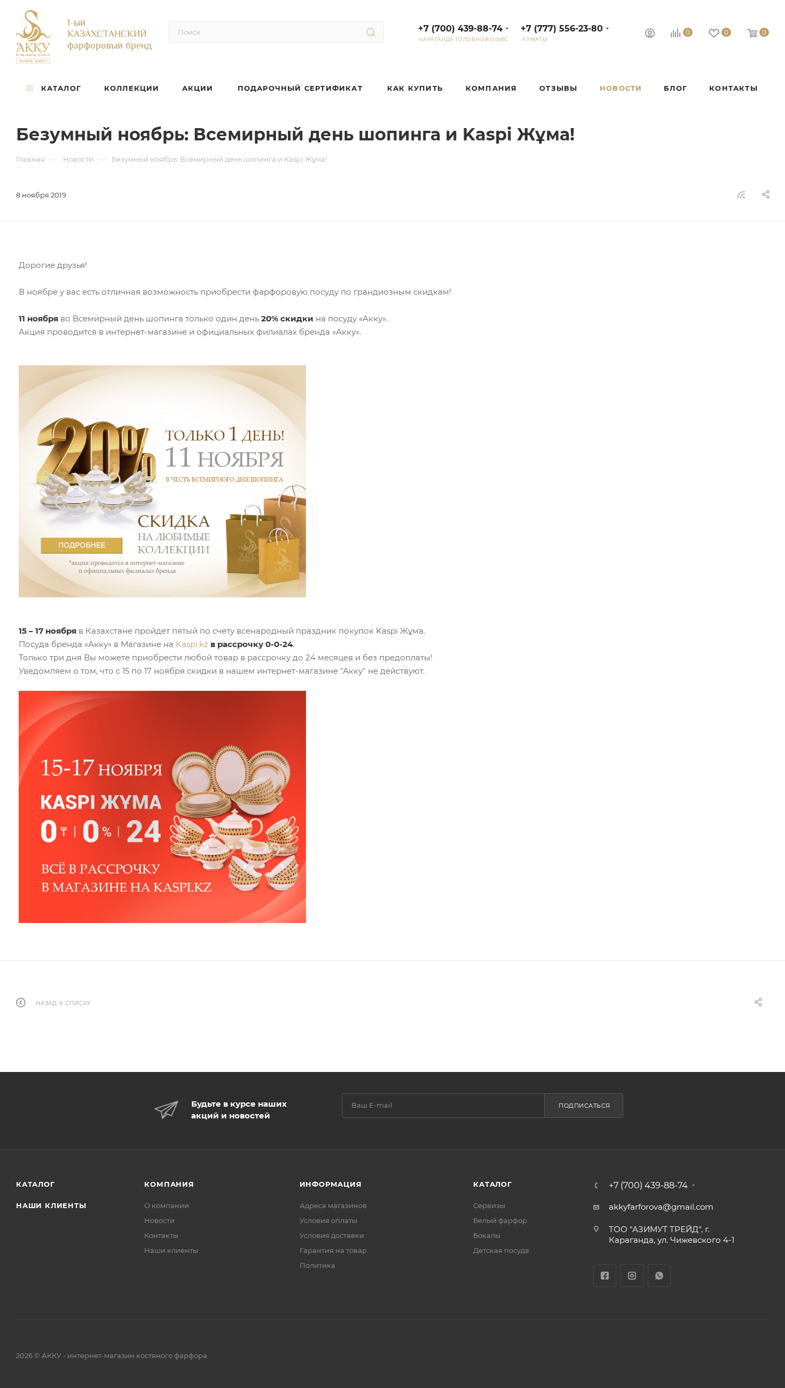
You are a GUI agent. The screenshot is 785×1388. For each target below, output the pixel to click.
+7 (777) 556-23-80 (562, 28)
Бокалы (486, 1235)
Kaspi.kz (192, 644)
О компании (166, 1205)
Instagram (632, 1275)
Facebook (604, 1275)
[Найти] (371, 32)
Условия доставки (332, 1235)
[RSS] (741, 195)
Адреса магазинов (333, 1205)
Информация (331, 1184)
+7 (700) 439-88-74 (460, 28)
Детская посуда (501, 1250)
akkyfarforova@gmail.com (661, 1207)
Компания (169, 1184)
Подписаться (584, 1105)
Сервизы (489, 1205)
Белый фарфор (500, 1220)
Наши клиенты (51, 1205)
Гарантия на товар (333, 1250)
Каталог (35, 1184)
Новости (159, 1220)
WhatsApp (659, 1275)
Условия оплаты (328, 1220)
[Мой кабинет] (650, 34)
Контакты (161, 1235)
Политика (317, 1265)
